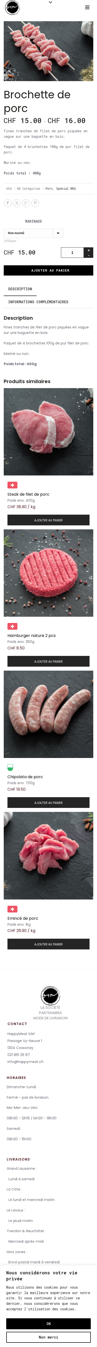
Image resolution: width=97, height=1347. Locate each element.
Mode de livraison (50, 1018)
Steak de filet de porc (28, 494)
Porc (49, 188)
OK (49, 1323)
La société (50, 1007)
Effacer (10, 241)
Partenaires (50, 1013)
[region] (48, 1306)
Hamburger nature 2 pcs (31, 635)
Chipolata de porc (25, 777)
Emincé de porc (22, 918)
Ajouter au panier (50, 270)
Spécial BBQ (66, 188)
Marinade (33, 221)
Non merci (48, 1337)
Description (20, 289)
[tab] (20, 289)
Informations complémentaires (38, 301)
